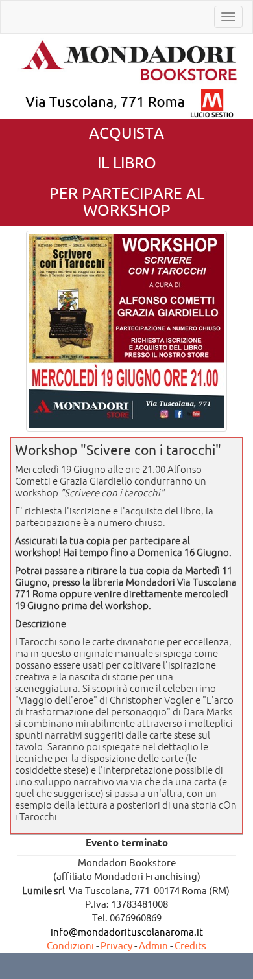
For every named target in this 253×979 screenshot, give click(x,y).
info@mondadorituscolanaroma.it (127, 932)
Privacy (116, 945)
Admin (153, 945)
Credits (190, 945)
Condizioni (70, 945)
